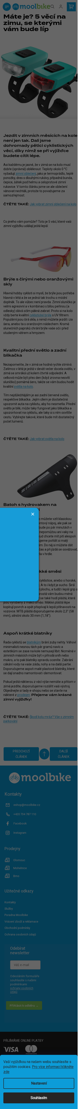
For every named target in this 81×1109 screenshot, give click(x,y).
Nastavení (39, 1083)
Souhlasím (39, 1098)
